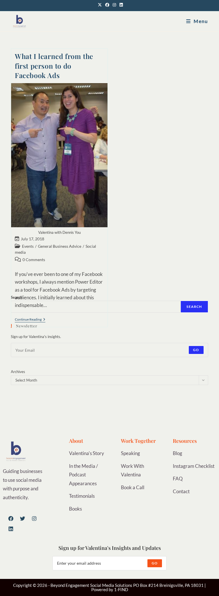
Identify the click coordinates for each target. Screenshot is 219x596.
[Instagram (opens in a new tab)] (114, 4)
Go (196, 350)
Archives (18, 371)
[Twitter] (22, 518)
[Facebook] (11, 518)
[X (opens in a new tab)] (100, 4)
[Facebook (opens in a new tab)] (107, 4)
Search (194, 306)
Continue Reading (30, 319)
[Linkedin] (11, 529)
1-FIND (121, 589)
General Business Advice (59, 246)
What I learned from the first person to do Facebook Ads (54, 66)
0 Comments (34, 259)
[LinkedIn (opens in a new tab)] (120, 4)
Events (28, 246)
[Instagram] (34, 518)
